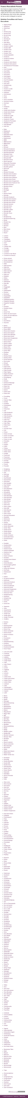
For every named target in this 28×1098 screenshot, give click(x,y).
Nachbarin (7, 757)
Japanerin (6, 606)
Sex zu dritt (7, 908)
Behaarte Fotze (8, 154)
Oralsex (6, 796)
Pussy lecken (7, 853)
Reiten (5, 859)
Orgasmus (6, 800)
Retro (5, 861)
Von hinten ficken (8, 1046)
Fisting (6, 448)
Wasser (6, 1053)
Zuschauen (7, 1080)
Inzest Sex (7, 603)
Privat (5, 851)
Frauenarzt (7, 455)
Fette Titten (7, 423)
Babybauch (7, 131)
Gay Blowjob (7, 478)
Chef (5, 243)
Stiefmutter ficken (8, 953)
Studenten (6, 974)
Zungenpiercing (8, 1076)
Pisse (5, 829)
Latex (5, 662)
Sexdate (6, 912)
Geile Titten (7, 511)
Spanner (6, 946)
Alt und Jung (7, 35)
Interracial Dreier (8, 587)
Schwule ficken (8, 892)
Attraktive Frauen (8, 122)
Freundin (6, 466)
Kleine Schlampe (8, 631)
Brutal (5, 220)
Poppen (6, 833)
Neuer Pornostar (8, 775)
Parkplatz (6, 815)
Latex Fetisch (7, 664)
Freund (6, 464)
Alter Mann (7, 42)
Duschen (6, 322)
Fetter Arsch (7, 425)
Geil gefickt (7, 492)
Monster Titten (8, 736)
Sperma (6, 948)
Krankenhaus (7, 645)
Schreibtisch (7, 884)
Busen (5, 232)
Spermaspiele (8, 950)
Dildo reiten (7, 272)
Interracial (6, 580)
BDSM (5, 145)
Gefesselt (6, 487)
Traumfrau (6, 1010)
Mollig (5, 729)
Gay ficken (7, 481)
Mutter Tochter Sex (9, 754)
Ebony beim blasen (9, 332)
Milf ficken (6, 717)
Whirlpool (6, 1061)
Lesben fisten (7, 682)
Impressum (16, 1096)
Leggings (6, 669)
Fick (5, 430)
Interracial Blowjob (9, 585)
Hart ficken (7, 554)
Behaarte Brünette (9, 152)
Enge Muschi (7, 368)
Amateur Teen (8, 53)
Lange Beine (7, 659)
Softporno (6, 942)
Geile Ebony (7, 501)
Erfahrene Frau (8, 375)
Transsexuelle (8, 1006)
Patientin (6, 822)
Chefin (5, 244)
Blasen (6, 170)
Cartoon (6, 235)
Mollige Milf (7, 733)
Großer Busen (8, 531)
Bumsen (6, 225)
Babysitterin (7, 136)
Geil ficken (7, 490)
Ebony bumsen (8, 340)
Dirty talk (6, 283)
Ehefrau (6, 354)
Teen (5, 986)
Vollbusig (6, 1041)
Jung (5, 608)
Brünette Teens (8, 213)
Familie (6, 401)
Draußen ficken (8, 308)
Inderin (6, 576)
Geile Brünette (8, 497)
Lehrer (5, 671)
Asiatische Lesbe (8, 115)
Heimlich (6, 561)
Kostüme (6, 643)
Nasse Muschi (8, 770)
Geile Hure (7, 504)
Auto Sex (6, 126)
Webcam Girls (8, 1056)
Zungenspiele (7, 1078)
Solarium (6, 944)
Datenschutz (22, 1096)
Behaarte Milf (7, 158)
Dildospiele (7, 281)
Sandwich (6, 875)
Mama (5, 695)
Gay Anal (6, 474)
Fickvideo (6, 441)
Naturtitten (6, 773)
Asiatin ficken (7, 113)
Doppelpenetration (9, 299)
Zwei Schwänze (8, 1087)
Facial (5, 398)
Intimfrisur (6, 596)
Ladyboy (6, 657)
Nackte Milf (7, 763)
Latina (5, 666)
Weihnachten (7, 1058)
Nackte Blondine (8, 761)
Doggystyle (7, 287)
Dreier (5, 310)
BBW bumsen (7, 141)
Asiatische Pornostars (10, 121)
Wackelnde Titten (8, 1049)
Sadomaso (7, 873)
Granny (6, 522)
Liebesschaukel (8, 689)
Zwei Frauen (7, 1084)
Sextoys (6, 930)
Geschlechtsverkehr (9, 515)
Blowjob (6, 188)
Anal (5, 67)
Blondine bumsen (9, 184)
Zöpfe (5, 1075)
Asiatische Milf (8, 117)
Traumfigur (7, 1008)
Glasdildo (6, 517)
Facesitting (7, 396)
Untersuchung (8, 1020)
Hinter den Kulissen (9, 568)
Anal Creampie (8, 69)
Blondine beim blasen (10, 175)
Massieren (7, 704)
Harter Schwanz (8, 556)
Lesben (6, 675)
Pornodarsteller (8, 836)
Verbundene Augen (9, 1032)
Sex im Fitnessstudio (9, 903)
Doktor (5, 288)
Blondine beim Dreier (10, 179)
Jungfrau (6, 619)
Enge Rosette (7, 370)
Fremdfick (6, 462)
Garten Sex (7, 470)
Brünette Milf (7, 211)
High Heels (7, 566)
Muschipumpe (8, 745)
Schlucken (7, 882)
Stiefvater (6, 960)
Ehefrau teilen (8, 357)
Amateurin (6, 60)
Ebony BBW (7, 329)
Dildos (5, 278)
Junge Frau (7, 613)
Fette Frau (6, 419)
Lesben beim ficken (9, 678)
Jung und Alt (7, 611)
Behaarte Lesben (8, 156)
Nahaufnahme (8, 766)
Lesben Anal (7, 676)
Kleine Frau (7, 629)
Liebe (5, 685)
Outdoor (6, 803)
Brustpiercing (7, 216)
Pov (5, 844)
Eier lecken (7, 361)
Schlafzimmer (7, 878)
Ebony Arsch (7, 327)
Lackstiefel (7, 655)
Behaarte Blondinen (9, 150)
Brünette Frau (7, 207)
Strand (5, 962)
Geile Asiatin (7, 494)
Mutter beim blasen (9, 751)
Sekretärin (6, 898)
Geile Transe (7, 513)
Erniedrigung (7, 377)
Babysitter (6, 133)
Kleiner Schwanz (8, 634)
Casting (6, 237)
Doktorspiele (7, 290)
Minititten (6, 724)
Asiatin (6, 108)
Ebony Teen (7, 347)
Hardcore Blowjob (9, 550)
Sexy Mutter (7, 935)
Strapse (6, 966)
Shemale (6, 937)
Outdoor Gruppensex (9, 810)
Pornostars (7, 842)
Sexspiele (6, 923)
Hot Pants (6, 570)
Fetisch (6, 407)
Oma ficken (7, 785)
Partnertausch (8, 817)
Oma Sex (6, 787)
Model (5, 728)
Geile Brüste (7, 499)
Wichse (6, 1063)
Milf (5, 715)
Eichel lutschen (8, 359)
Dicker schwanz (8, 260)
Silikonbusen (7, 939)
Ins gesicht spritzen (9, 578)
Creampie (6, 250)
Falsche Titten (8, 400)
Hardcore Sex (7, 552)
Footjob (6, 453)
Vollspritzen (7, 1042)
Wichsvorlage (7, 1065)
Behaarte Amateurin (9, 149)
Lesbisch (6, 684)
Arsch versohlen (8, 99)
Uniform (6, 1016)
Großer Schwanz (8, 535)
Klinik (5, 636)
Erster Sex (7, 386)
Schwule (6, 891)
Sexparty (6, 917)
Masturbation (7, 706)
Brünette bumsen (8, 204)
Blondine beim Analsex (10, 174)
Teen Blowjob (7, 994)
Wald (5, 1051)
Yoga (5, 1070)
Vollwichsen (7, 1044)
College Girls (7, 246)
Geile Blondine (8, 495)
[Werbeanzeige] (13, 1092)
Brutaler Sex (7, 222)
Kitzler (5, 623)
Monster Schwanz (9, 735)
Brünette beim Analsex (10, 199)
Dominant (6, 294)
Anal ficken (7, 74)
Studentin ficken (8, 978)
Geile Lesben (7, 506)
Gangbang (7, 469)
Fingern (6, 444)
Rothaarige (7, 868)
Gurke (5, 540)
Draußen (6, 306)
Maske (5, 699)
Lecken (6, 667)
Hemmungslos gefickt (10, 564)
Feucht (6, 426)
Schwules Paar (8, 894)
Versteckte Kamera (9, 1035)
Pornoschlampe (8, 840)
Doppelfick (7, 297)
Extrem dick (7, 391)
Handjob (6, 543)
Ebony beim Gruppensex (11, 338)
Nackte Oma (7, 764)
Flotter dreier (7, 450)
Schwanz (6, 889)
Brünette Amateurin (9, 197)
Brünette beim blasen (10, 200)
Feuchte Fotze (8, 428)
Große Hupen (7, 524)
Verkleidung (7, 1033)
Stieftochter (7, 958)
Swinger (6, 980)
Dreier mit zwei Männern (10, 315)
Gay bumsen (7, 479)
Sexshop (6, 919)
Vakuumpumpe (8, 1030)
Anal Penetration (8, 80)
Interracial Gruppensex (10, 589)
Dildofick (6, 276)
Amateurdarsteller (9, 55)
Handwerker (7, 547)
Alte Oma (6, 40)
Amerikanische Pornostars (11, 65)
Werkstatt (6, 1060)
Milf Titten (6, 719)
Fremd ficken (7, 459)
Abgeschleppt (7, 24)
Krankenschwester (9, 647)
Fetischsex (7, 409)
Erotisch (6, 381)
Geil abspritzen (8, 488)
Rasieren (6, 857)
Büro (5, 227)
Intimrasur (6, 600)
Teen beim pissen (9, 990)
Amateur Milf (7, 47)
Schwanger (7, 887)
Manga (6, 697)
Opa (5, 792)
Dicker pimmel (8, 258)
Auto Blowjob (7, 124)
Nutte (5, 779)
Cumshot (6, 251)
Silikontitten (7, 941)
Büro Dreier (7, 229)
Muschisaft (7, 747)
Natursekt (6, 772)
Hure (5, 573)
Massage (6, 701)
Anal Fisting (7, 78)
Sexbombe (7, 910)
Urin (5, 1023)
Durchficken (7, 320)
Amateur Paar (7, 49)
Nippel (5, 777)
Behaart (6, 147)
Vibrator (6, 1037)
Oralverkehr (7, 798)
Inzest (5, 601)
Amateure (6, 56)
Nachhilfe (6, 759)
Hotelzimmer (7, 572)
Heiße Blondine (8, 563)
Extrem (6, 390)
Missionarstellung (9, 726)
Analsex (6, 87)
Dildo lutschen (8, 271)
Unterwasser (7, 1022)
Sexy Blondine (8, 933)
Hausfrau (6, 557)
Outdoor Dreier (8, 808)
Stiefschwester (8, 955)
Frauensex (7, 457)
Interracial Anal (8, 583)
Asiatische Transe (9, 119)
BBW (5, 140)
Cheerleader (7, 241)
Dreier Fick (7, 312)
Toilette (6, 1002)
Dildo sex (6, 274)
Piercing (6, 828)
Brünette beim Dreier (9, 202)
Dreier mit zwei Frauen (10, 313)
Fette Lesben (7, 421)
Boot (5, 191)
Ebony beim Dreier (9, 336)
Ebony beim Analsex (9, 331)
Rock (5, 864)
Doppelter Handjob (9, 303)
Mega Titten (7, 713)
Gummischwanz (8, 538)
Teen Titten (7, 995)
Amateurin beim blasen (10, 62)
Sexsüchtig (7, 928)
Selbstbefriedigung (9, 900)
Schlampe (6, 880)
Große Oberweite (8, 526)
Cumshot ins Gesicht (9, 255)
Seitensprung (7, 896)
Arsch (5, 97)
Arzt (5, 105)
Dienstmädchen (8, 262)
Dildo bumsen (8, 265)
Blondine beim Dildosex (10, 177)
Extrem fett (7, 393)
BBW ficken (7, 143)
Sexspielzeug (7, 925)
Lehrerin (6, 673)
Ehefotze (6, 352)
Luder (5, 692)
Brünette (6, 195)
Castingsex (7, 239)
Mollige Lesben (8, 731)
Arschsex (6, 103)
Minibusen (7, 720)
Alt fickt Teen (7, 33)
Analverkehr (7, 90)
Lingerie (6, 691)
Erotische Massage (9, 382)
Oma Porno (7, 789)
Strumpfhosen (8, 973)
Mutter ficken (7, 753)
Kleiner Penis (7, 632)
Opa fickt (6, 794)
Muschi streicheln (8, 744)
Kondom (6, 639)
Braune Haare (8, 193)
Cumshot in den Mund (10, 253)
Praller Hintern (8, 849)
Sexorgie (6, 916)
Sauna (5, 876)
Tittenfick (6, 1001)
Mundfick (6, 738)
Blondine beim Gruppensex (11, 181)
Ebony (5, 325)
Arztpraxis (6, 106)
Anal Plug (6, 81)
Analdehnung (7, 85)
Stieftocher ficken (8, 957)
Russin (6, 870)
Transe (6, 1004)
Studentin (6, 976)
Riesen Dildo (7, 863)
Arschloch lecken (8, 101)
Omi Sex (6, 791)
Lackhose (6, 653)
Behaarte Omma (8, 159)
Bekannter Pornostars (10, 163)
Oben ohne (7, 782)
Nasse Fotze (7, 768)
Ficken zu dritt (8, 437)
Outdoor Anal (7, 805)
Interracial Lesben (9, 591)
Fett (5, 410)
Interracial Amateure (9, 582)
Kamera (6, 622)
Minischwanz (7, 722)
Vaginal (6, 1028)
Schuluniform (7, 885)
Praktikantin (7, 845)
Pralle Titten (7, 847)
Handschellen (8, 545)
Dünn (5, 319)
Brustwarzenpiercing (9, 218)
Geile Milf (6, 508)
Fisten (5, 446)
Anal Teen (6, 83)
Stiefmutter (7, 951)
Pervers (6, 826)
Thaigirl (6, 997)
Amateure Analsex (9, 58)
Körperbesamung (8, 641)
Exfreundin (7, 388)
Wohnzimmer (7, 1067)
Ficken (6, 432)
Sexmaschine (7, 914)
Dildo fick (6, 267)
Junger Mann (7, 615)
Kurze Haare (7, 648)
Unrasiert (6, 1018)
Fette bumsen (7, 414)
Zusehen (6, 1082)
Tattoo (5, 985)
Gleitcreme (7, 519)
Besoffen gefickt (8, 166)
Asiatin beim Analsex (9, 110)
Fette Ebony (7, 417)
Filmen (6, 442)
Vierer (5, 1039)
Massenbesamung (9, 703)
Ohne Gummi (7, 784)
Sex (5, 901)
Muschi (6, 740)
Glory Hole (7, 520)
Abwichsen (7, 28)
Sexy (5, 932)
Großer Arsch (7, 529)
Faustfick (6, 403)
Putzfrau (6, 854)
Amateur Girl (7, 44)
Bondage (6, 190)
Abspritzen (7, 26)
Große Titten (7, 528)
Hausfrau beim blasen (10, 559)
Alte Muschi (7, 39)
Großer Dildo (7, 533)
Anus (5, 96)
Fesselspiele (7, 405)
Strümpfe (6, 971)
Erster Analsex (8, 384)
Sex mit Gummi (8, 905)
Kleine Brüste (7, 627)
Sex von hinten (8, 907)
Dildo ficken (7, 269)
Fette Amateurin (8, 412)
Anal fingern (7, 76)
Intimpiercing (7, 598)
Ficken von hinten (9, 435)
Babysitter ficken (8, 134)
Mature (6, 710)
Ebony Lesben (8, 343)
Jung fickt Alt (7, 610)
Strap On (6, 964)
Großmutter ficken (9, 536)
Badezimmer (7, 138)
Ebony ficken (7, 341)
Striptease (6, 969)
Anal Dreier (7, 72)
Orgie (5, 801)
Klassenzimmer (8, 625)
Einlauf (6, 363)
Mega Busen (7, 711)
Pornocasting (7, 835)
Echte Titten (7, 350)
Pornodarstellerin (8, 838)
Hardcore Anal (8, 548)
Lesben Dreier (8, 680)
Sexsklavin (7, 921)
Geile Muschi (7, 510)
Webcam (6, 1054)
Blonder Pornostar (9, 172)
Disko (5, 285)
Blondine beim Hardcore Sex (12, 182)
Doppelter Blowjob (9, 301)
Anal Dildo (7, 71)
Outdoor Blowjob (8, 807)
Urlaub (6, 1025)
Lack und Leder (8, 651)
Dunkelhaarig (7, 317)
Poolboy (6, 831)
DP (5, 304)
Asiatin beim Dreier (9, 112)
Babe (5, 129)
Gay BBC (6, 476)
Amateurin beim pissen (10, 64)
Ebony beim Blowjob (9, 334)
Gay (5, 472)
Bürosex (6, 231)
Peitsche (6, 824)
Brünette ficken (8, 206)
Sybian (6, 982)
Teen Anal (6, 988)
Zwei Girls (6, 1085)
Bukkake (6, 224)
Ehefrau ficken (8, 356)
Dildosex (6, 279)
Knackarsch (7, 638)
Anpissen (6, 92)
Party (5, 819)
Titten (5, 999)
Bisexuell (6, 168)
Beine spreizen (8, 161)
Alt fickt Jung (7, 31)
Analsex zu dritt (8, 88)
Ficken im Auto (8, 434)
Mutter (5, 749)
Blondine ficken (8, 186)
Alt (4, 30)
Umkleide (6, 1013)
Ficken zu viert (8, 439)
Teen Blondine (8, 992)
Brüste (5, 215)
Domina (6, 292)
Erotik (5, 379)
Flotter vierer (7, 451)
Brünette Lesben (8, 209)
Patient (6, 820)
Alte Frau (6, 37)
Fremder (6, 460)
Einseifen (6, 365)
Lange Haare (7, 660)
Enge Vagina (7, 372)
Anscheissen (7, 94)
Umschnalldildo (8, 1014)
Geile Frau (7, 503)
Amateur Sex (7, 51)
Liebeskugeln (7, 687)
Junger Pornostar (8, 617)
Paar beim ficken (8, 813)
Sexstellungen (8, 926)
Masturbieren (7, 708)
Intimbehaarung (8, 594)
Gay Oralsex (7, 485)
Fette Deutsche (8, 416)
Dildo (5, 263)
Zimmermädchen (8, 1073)
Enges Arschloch (8, 373)
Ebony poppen (8, 345)
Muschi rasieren (8, 742)
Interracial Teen (8, 592)
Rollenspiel (7, 866)
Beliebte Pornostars (9, 165)
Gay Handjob (7, 483)
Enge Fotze (7, 366)
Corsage (6, 248)
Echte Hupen (7, 348)
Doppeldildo (7, 296)
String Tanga (7, 967)
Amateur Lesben (8, 46)
